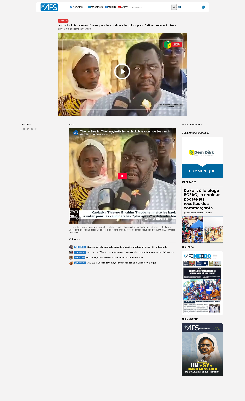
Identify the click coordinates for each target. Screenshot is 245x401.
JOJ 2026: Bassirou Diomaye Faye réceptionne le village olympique (121, 262)
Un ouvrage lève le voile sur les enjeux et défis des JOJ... (115, 257)
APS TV (124, 7)
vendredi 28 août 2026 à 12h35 (199, 213)
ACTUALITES (78, 7)
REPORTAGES (97, 7)
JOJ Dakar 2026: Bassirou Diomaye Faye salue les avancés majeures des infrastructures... (133, 252)
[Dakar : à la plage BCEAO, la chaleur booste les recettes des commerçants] (202, 229)
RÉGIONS (112, 7)
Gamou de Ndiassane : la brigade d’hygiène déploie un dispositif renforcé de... (127, 247)
